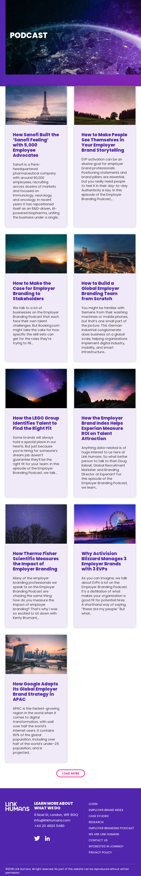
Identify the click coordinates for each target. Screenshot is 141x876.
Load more (70, 773)
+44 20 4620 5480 (49, 825)
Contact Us (98, 840)
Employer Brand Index (106, 810)
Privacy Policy (100, 852)
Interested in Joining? (106, 846)
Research (96, 822)
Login (93, 804)
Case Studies (99, 816)
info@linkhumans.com (52, 820)
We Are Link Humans (104, 834)
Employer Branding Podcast (111, 828)
